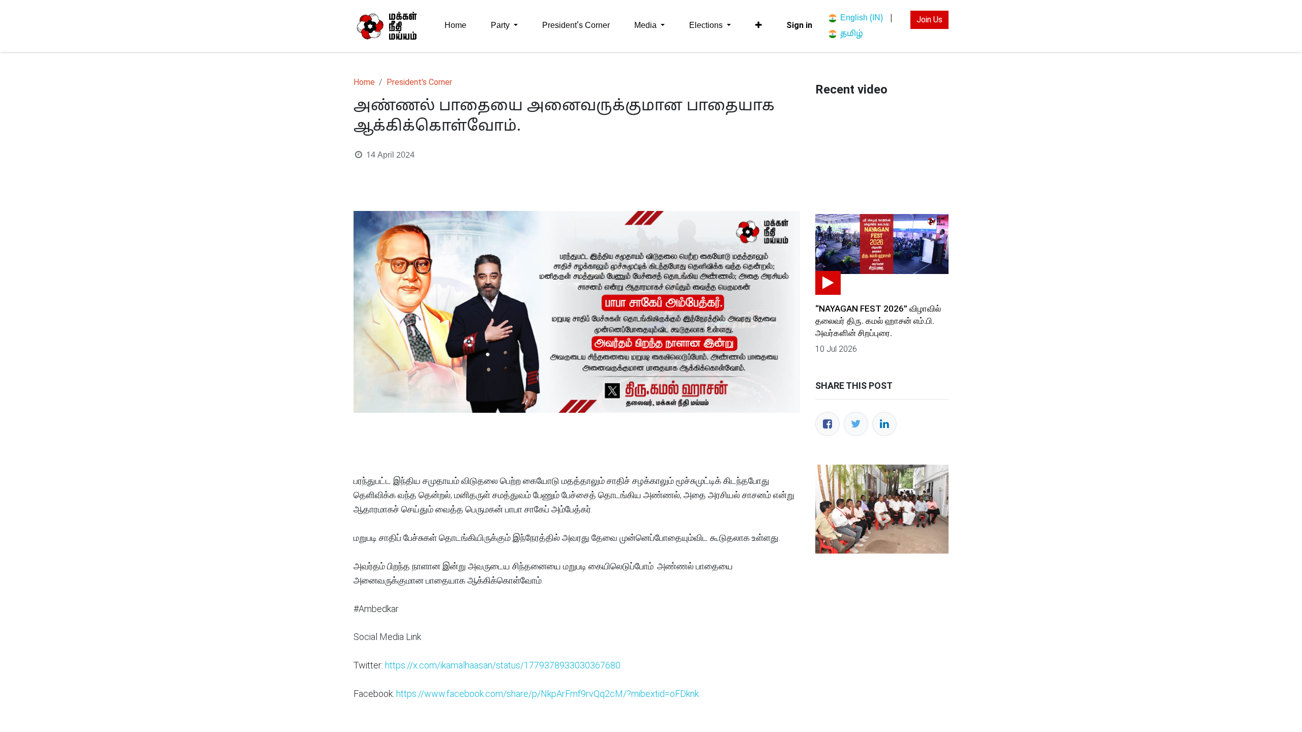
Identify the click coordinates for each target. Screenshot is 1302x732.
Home (364, 82)
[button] (758, 25)
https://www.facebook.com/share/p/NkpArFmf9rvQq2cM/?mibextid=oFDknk (547, 693)
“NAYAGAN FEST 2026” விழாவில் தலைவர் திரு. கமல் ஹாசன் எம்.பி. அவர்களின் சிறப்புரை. (878, 320)
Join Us (929, 19)
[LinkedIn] (884, 424)
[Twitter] (856, 424)
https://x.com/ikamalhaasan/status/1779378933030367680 (502, 665)
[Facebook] (827, 424)
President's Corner (419, 82)
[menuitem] (455, 25)
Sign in (799, 25)
